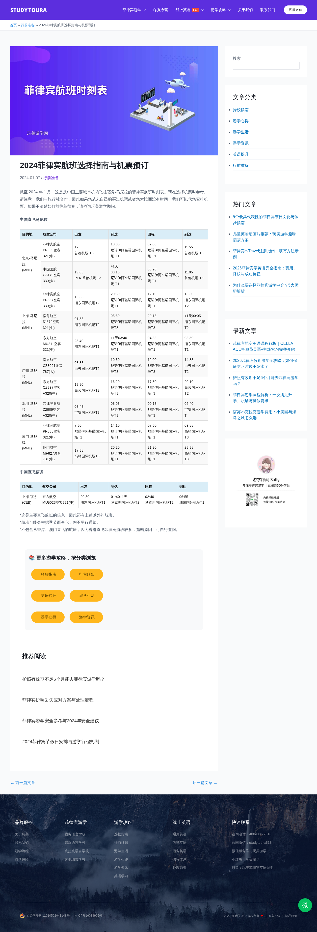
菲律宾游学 (76, 822)
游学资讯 (241, 143)
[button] (143, 10)
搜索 (237, 58)
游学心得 (241, 121)
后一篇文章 (205, 783)
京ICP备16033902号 (88, 915)
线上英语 (181, 822)
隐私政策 (291, 916)
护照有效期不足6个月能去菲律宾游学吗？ (63, 679)
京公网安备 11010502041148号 (48, 915)
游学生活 (241, 132)
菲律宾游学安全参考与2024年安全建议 (60, 720)
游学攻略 (123, 822)
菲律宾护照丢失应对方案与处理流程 (58, 700)
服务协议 (274, 916)
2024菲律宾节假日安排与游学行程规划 (60, 741)
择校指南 (241, 110)
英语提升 (241, 154)
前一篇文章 (22, 783)
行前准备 (51, 178)
